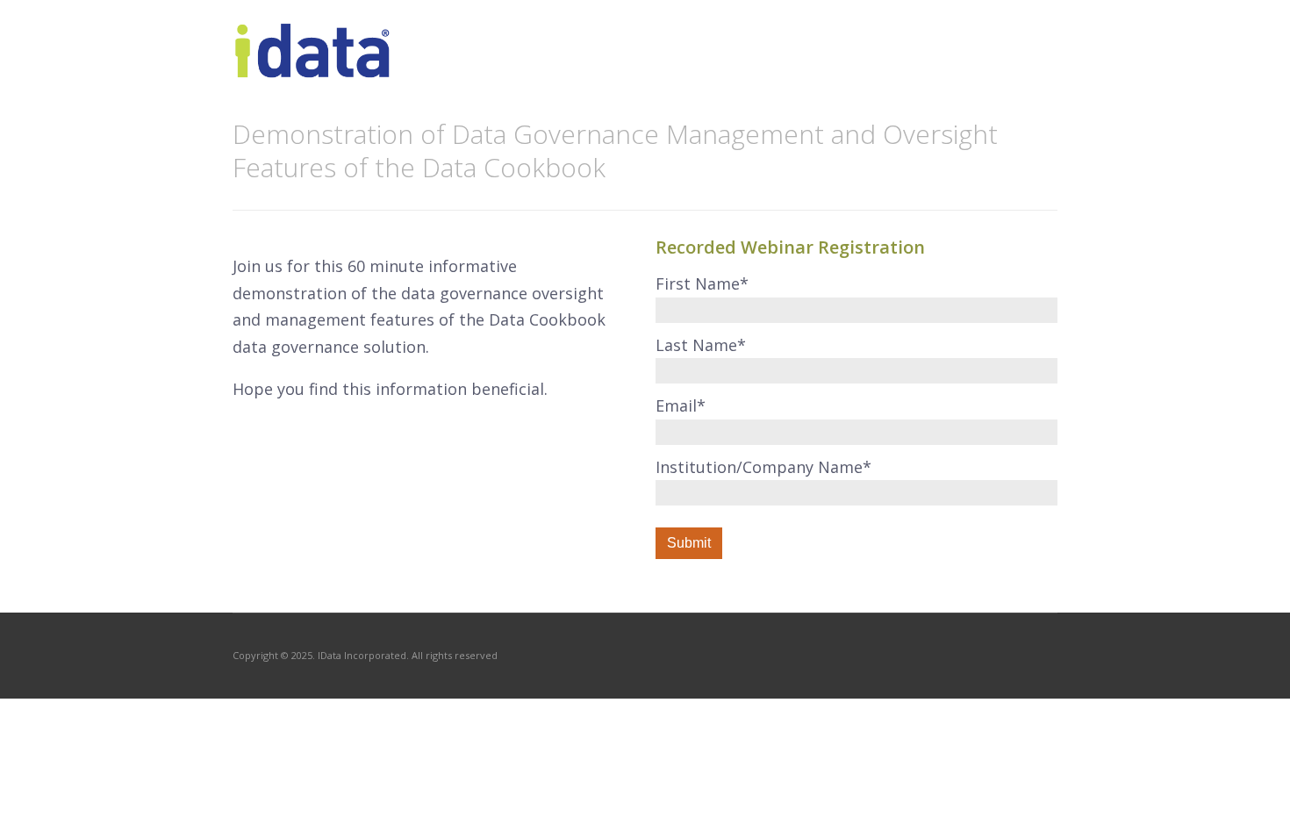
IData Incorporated (362, 655)
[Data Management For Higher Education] (313, 68)
